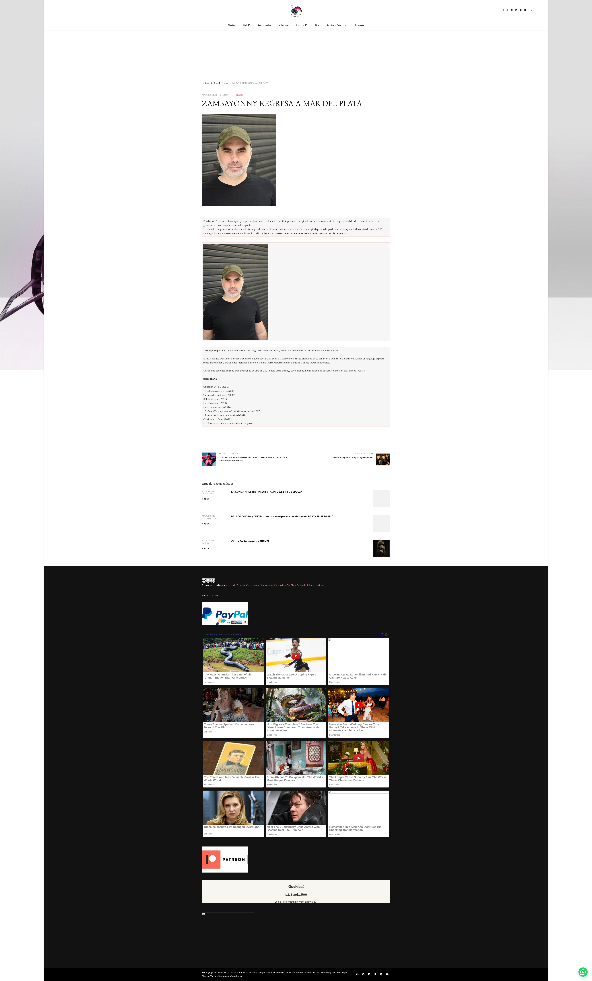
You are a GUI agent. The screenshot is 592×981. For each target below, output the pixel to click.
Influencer (283, 25)
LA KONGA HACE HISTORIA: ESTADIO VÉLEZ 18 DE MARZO (266, 491)
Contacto (359, 25)
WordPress (236, 976)
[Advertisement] (296, 54)
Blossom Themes (210, 976)
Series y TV (302, 25)
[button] (583, 972)
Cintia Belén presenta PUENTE (250, 541)
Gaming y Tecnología (337, 25)
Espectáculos (264, 25)
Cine (317, 25)
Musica (231, 25)
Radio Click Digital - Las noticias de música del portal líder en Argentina (252, 972)
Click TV (247, 25)
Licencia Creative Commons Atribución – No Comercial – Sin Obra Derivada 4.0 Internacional (276, 585)
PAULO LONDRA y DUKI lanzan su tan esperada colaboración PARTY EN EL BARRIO (282, 516)
